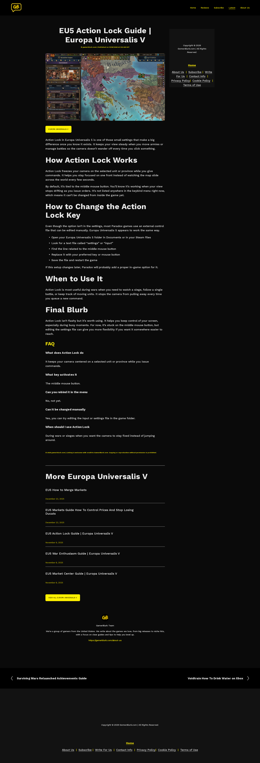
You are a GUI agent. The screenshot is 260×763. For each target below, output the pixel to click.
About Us (245, 7)
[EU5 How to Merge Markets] (61, 487)
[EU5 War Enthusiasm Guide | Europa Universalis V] (71, 550)
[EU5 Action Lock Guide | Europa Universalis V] (69, 530)
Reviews (205, 7)
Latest (232, 7)
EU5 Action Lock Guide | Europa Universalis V (79, 533)
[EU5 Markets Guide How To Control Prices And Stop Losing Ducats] (80, 507)
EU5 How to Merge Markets (66, 490)
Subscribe (219, 7)
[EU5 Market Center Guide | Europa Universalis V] (70, 570)
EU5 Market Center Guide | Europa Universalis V (81, 573)
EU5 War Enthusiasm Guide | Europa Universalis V (82, 553)
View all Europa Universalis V (62, 598)
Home (193, 7)
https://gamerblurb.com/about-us (105, 640)
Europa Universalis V (58, 129)
